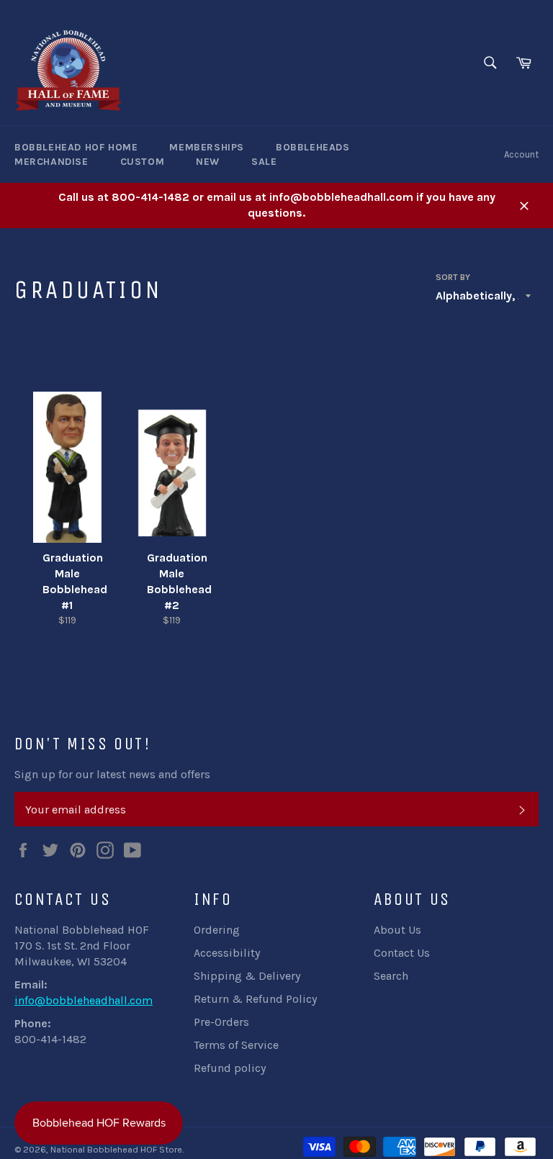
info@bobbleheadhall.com (83, 1000)
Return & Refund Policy (255, 999)
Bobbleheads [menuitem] (313, 147)
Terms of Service (236, 1045)
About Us (397, 930)
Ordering (217, 930)
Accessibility (227, 953)
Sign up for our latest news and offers (112, 774)
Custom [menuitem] (142, 161)
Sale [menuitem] (263, 161)
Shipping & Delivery (247, 976)
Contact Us (402, 953)
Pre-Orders (221, 1022)
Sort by (453, 277)
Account (521, 154)
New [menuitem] (208, 161)
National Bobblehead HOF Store (116, 1149)
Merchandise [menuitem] (51, 161)
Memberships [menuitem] (206, 147)
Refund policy (230, 1068)
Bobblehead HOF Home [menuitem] (76, 147)
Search (391, 976)
